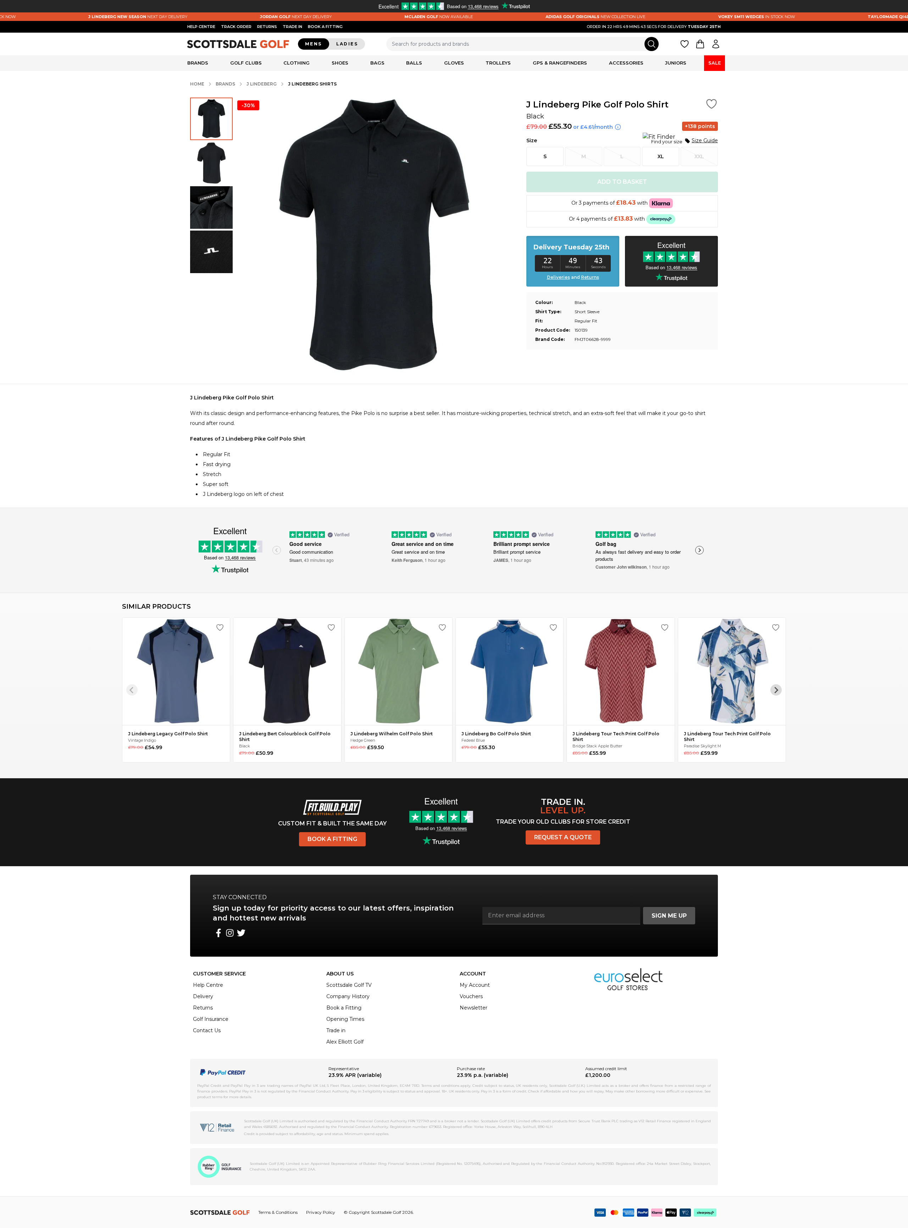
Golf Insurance (210, 1019)
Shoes (340, 63)
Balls (414, 63)
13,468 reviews (240, 557)
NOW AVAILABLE (383, 16)
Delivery (203, 996)
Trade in (335, 1030)
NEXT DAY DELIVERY (82, 16)
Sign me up (669, 915)
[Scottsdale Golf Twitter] (241, 933)
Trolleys (498, 63)
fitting (325, 26)
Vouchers (471, 996)
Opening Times (345, 1019)
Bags (377, 63)
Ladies (347, 43)
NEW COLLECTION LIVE (539, 16)
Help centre (201, 26)
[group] (211, 119)
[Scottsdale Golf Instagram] (230, 933)
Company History (348, 996)
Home (197, 84)
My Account (475, 985)
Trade (292, 26)
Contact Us (207, 1030)
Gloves (454, 63)
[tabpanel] (454, 446)
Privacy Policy (320, 1212)
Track (236, 26)
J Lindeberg (262, 84)
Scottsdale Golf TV (349, 985)
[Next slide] (699, 550)
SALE (714, 63)
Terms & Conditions (278, 1212)
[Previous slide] (276, 550)
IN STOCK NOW (700, 16)
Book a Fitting (332, 839)
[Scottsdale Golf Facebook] (218, 933)
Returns (267, 26)
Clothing (296, 63)
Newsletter (473, 1008)
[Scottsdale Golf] (238, 43)
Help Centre (208, 985)
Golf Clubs (246, 63)
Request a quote (563, 837)
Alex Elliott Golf (345, 1042)
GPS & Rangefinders (560, 63)
